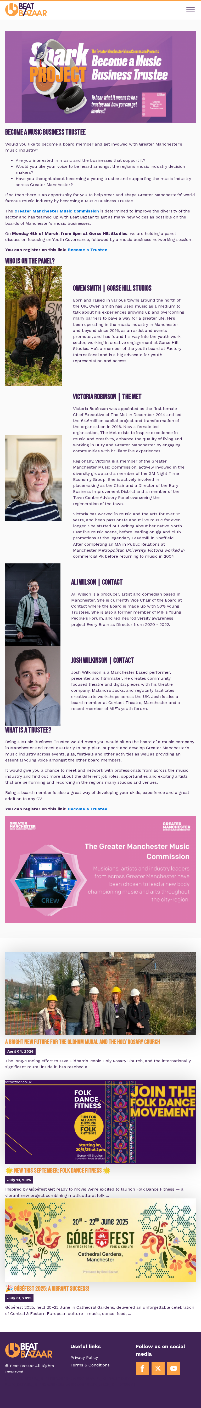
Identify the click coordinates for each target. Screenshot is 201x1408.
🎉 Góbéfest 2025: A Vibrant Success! (47, 1288)
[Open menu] (190, 10)
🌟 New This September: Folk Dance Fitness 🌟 (58, 1170)
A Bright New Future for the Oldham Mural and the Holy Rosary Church (82, 1042)
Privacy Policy (84, 1357)
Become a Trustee (87, 249)
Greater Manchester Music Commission (56, 211)
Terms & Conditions (90, 1365)
